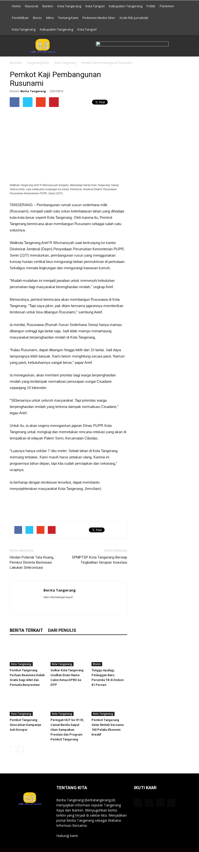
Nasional (31, 6)
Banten (47, 6)
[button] (183, 18)
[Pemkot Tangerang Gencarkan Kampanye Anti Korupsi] (27, 703)
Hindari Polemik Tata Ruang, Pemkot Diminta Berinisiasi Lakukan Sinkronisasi (32, 562)
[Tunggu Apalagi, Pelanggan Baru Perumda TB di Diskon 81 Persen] (109, 653)
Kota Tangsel (95, 6)
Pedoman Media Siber (99, 18)
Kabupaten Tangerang (125, 6)
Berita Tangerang (33, 91)
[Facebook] (47, 607)
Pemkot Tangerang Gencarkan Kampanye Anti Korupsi (25, 724)
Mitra (50, 18)
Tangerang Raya (38, 63)
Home (16, 6)
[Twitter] (74, 607)
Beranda (16, 63)
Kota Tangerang (69, 6)
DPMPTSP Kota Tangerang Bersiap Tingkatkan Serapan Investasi (99, 560)
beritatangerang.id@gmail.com (103, 835)
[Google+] (56, 607)
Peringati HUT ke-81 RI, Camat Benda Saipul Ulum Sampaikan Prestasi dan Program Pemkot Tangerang (67, 729)
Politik (151, 6)
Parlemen (167, 6)
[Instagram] (65, 607)
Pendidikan (20, 18)
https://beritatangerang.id (58, 597)
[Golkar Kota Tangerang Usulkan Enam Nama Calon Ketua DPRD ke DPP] (68, 653)
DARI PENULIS (62, 630)
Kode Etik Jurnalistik (134, 18)
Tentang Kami (68, 18)
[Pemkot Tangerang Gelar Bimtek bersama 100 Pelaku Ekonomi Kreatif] (109, 703)
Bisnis (37, 18)
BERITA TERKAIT (26, 630)
